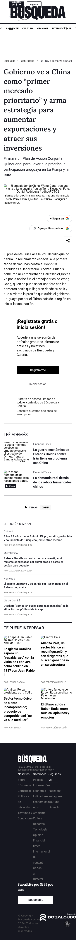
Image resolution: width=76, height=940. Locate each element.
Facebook (55, 791)
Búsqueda (10, 60)
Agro (36, 807)
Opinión (42, 28)
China (45, 507)
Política (38, 780)
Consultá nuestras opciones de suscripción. (37, 412)
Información (41, 785)
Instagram (55, 796)
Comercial (24, 791)
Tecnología (40, 829)
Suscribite (35, 899)
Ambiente (12, 28)
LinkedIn (54, 807)
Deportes (39, 824)
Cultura (28, 28)
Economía (39, 791)
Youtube (54, 802)
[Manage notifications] (67, 924)
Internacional (61, 28)
